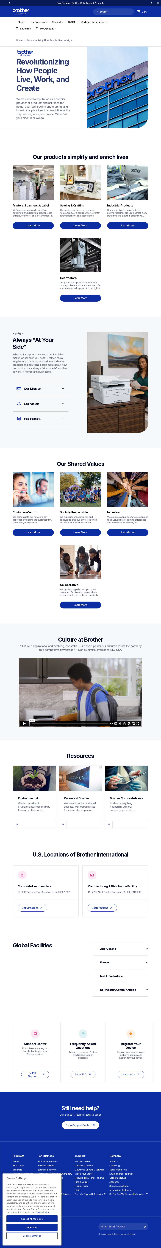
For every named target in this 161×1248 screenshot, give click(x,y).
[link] (80, 3)
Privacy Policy (42, 1212)
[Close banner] (157, 3)
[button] (40, 388)
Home (19, 40)
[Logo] (21, 11)
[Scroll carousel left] (9, 3)
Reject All (32, 1227)
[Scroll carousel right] (151, 3)
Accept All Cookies (32, 1219)
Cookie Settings (32, 1236)
